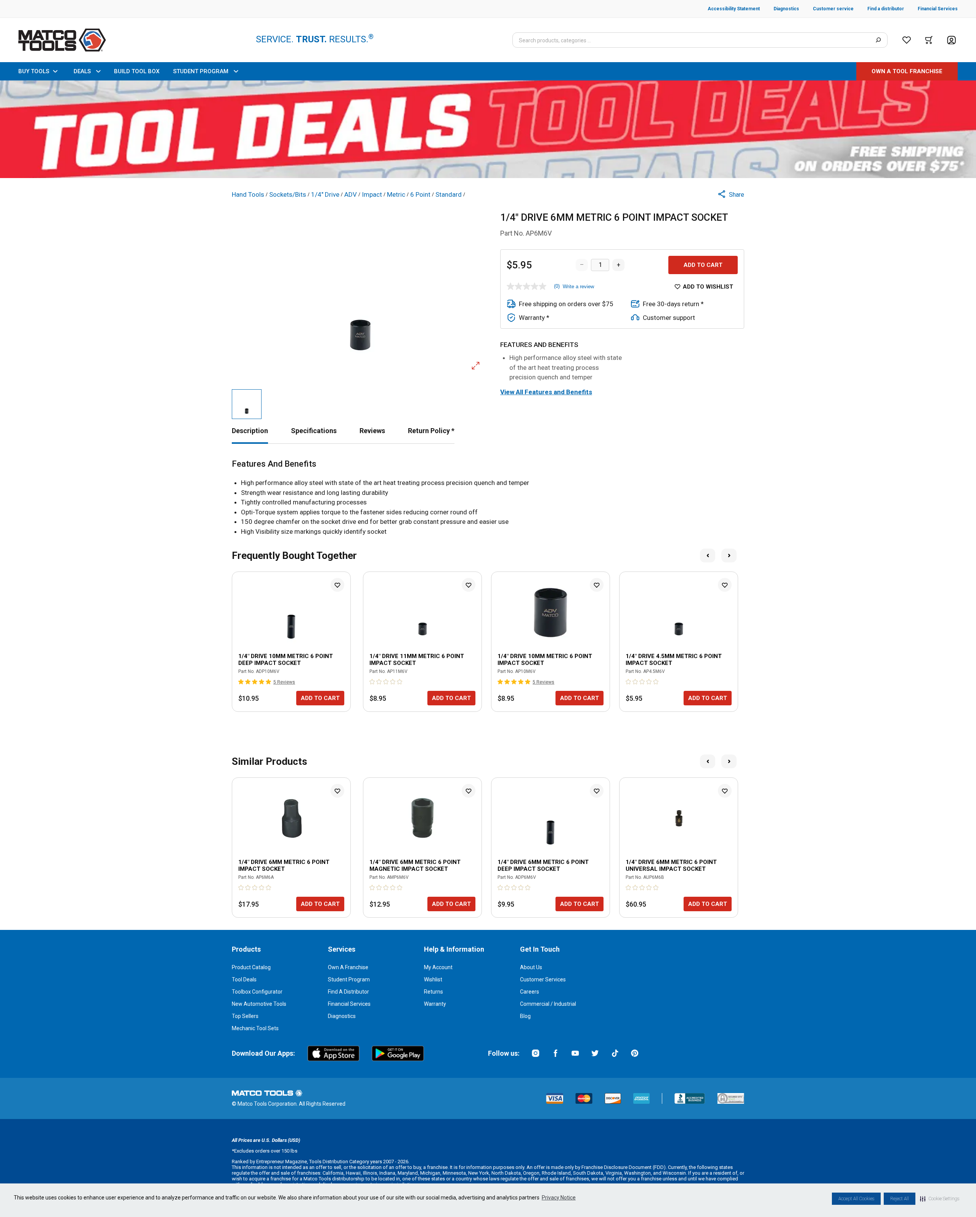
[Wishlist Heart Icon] (337, 585)
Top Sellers (245, 1016)
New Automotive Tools (259, 1004)
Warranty (435, 1004)
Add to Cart (703, 265)
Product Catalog (251, 967)
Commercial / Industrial (548, 1004)
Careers (529, 992)
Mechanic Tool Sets (255, 1028)
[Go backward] (707, 555)
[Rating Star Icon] (241, 682)
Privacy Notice (559, 1198)
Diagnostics (342, 1016)
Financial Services (349, 1004)
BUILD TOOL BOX (136, 71)
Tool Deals (244, 979)
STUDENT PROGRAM (200, 71)
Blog (525, 1016)
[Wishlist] (906, 40)
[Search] (878, 40)
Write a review (578, 286)
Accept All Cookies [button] (856, 1198)
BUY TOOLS (33, 71)
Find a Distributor (348, 992)
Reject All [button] (899, 1198)
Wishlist (433, 979)
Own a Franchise (348, 967)
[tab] (250, 431)
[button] (939, 1199)
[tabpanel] (488, 497)
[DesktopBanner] (488, 129)
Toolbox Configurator (257, 992)
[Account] (951, 40)
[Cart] (929, 40)
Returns (433, 992)
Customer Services (543, 979)
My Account (438, 967)
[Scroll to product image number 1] (247, 404)
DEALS (82, 71)
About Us (531, 967)
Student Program (349, 979)
